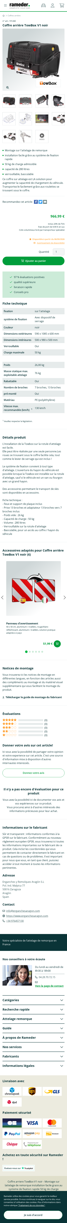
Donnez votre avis (33, 773)
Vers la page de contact (49, 986)
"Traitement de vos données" (31, 1205)
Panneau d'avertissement (22, 623)
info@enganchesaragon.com (23, 911)
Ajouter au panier (35, 261)
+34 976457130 (15, 921)
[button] (52, 6)
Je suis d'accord (33, 1215)
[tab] (8, 102)
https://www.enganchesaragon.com (27, 916)
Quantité (44, 252)
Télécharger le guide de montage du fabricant (34, 697)
